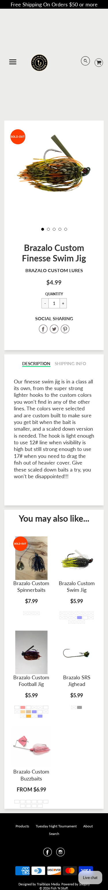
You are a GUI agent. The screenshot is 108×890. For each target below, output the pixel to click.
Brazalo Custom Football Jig (31, 680)
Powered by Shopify (75, 884)
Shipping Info (70, 363)
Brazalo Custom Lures (54, 270)
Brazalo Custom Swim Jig (77, 586)
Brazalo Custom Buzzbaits (31, 774)
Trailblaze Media (48, 884)
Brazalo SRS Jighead (76, 680)
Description (36, 363)
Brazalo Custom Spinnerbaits (31, 586)
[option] (54, 163)
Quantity (54, 294)
